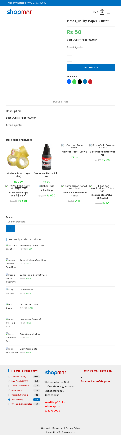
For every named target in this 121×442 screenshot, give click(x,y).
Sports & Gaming (20, 394)
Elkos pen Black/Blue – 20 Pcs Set (102, 196)
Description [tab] (60, 101)
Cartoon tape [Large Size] (18, 175)
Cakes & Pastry (19, 376)
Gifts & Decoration (20, 385)
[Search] (10, 228)
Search (9, 217)
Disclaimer (58, 428)
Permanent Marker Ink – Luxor (46, 175)
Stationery (17, 399)
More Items (17, 390)
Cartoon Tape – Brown (74, 151)
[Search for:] (113, 12)
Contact (45, 428)
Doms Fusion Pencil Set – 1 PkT (74, 194)
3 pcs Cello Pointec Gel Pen (102, 153)
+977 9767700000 (36, 2)
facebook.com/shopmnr (96, 381)
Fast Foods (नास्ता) (20, 381)
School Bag (46, 190)
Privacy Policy (73, 428)
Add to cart (91, 67)
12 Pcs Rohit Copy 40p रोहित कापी (18, 194)
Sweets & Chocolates (22, 404)
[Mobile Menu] (108, 12)
